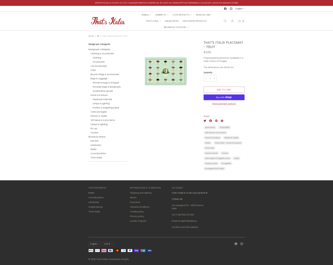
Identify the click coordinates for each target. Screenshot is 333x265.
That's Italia (152, 21)
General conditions (139, 206)
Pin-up (94, 128)
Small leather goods (103, 91)
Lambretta (160, 14)
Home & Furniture (99, 95)
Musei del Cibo (203, 14)
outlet (236, 158)
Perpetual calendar (102, 99)
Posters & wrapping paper (106, 107)
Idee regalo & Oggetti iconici (217, 158)
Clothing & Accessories (102, 53)
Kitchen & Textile (99, 115)
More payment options (224, 103)
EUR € (107, 243)
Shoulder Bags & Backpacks (107, 86)
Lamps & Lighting (101, 103)
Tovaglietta (226, 163)
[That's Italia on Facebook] (225, 9)
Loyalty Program (138, 220)
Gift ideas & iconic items (103, 120)
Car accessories (99, 66)
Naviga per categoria (99, 49)
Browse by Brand (96, 136)
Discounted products (195, 21)
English (238, 8)
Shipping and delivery (141, 192)
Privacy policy (137, 216)
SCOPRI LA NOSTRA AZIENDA (185, 227)
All (98, 36)
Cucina (225, 153)
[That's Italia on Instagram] (231, 9)
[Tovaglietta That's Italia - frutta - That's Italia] (165, 71)
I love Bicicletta (181, 14)
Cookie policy (137, 211)
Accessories (99, 61)
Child (93, 70)
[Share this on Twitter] (206, 121)
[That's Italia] (107, 21)
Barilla (145, 14)
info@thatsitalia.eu (187, 220)
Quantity (208, 72)
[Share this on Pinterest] (216, 121)
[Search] (225, 21)
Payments (135, 202)
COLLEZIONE (224, 127)
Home (91, 36)
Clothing (97, 57)
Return (133, 197)
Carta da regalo (99, 111)
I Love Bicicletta (98, 153)
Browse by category (175, 27)
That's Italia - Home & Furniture (228, 143)
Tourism (94, 132)
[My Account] (232, 21)
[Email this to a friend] (222, 121)
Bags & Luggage (99, 78)
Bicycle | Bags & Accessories (105, 74)
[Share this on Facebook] (210, 121)
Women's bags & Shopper (106, 82)
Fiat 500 (94, 140)
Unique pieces (172, 21)
